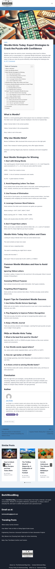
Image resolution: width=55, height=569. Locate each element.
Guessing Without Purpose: (15, 87)
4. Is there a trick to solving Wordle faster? (18, 104)
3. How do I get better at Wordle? (16, 102)
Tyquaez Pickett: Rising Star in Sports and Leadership (41, 431)
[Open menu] (52, 3)
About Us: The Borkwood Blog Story (20, 565)
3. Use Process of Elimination (15, 77)
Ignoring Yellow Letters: (13, 86)
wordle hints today (9, 421)
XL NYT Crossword (9, 61)
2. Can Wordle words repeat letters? (16, 101)
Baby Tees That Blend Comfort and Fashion (14, 540)
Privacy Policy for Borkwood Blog (18, 567)
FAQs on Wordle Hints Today (13, 98)
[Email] (17, 415)
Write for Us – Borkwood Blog (37, 567)
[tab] (24, 482)
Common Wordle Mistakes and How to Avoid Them (19, 84)
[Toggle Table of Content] (31, 66)
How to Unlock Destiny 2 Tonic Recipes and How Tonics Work (9, 466)
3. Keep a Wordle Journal (14, 96)
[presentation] (9, 454)
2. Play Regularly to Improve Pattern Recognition (20, 94)
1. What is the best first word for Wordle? (17, 99)
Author (8, 108)
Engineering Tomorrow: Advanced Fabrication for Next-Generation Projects (23, 532)
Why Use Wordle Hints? (12, 70)
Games (5, 42)
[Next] (51, 465)
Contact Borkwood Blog (38, 565)
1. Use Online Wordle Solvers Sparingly (17, 92)
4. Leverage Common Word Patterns (17, 79)
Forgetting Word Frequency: (15, 89)
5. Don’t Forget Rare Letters (15, 80)
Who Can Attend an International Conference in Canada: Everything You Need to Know (13, 432)
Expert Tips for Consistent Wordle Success (17, 91)
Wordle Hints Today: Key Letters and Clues (17, 82)
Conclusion (9, 106)
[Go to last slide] (4, 465)
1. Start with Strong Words (14, 74)
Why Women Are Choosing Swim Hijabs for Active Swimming (19, 536)
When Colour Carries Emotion (10, 524)
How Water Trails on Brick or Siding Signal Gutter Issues (18, 528)
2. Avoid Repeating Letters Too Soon (17, 75)
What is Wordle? (10, 68)
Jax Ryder (9, 400)
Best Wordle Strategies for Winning (15, 72)
